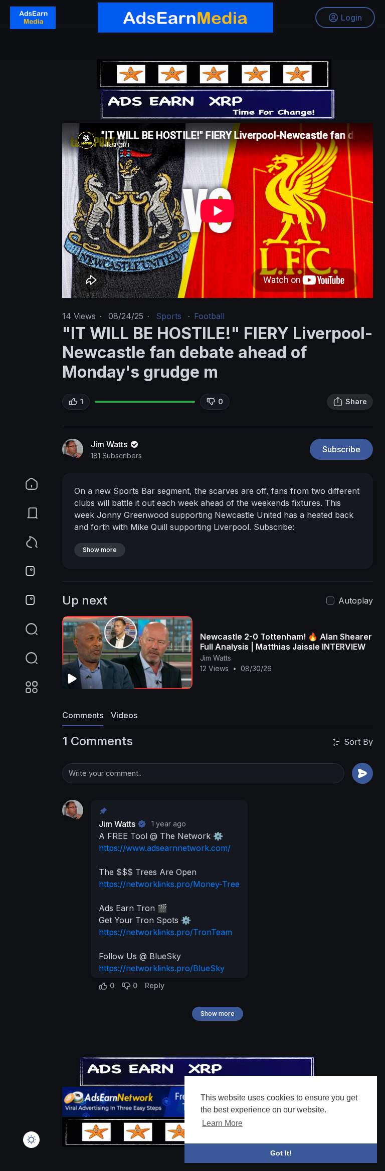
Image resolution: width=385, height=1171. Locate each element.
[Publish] (362, 773)
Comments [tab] (82, 715)
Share (356, 401)
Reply (154, 985)
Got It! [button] (281, 1153)
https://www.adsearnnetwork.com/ (165, 848)
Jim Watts (110, 444)
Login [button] (351, 18)
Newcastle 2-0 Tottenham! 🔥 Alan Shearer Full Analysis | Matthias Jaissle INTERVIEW (286, 642)
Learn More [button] (222, 1123)
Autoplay (355, 601)
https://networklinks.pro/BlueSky (162, 968)
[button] (25, 658)
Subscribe (341, 449)
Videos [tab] (124, 715)
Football (209, 316)
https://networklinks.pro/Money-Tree (169, 884)
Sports (168, 316)
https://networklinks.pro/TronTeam (165, 932)
